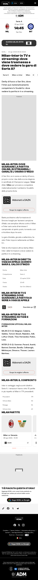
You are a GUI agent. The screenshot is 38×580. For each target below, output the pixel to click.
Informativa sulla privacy (28, 530)
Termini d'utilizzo (15, 530)
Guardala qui (28, 307)
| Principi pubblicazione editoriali (25, 13)
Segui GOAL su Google (20, 500)
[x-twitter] (19, 525)
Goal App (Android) (17, 532)
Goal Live (11, 535)
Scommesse (19, 535)
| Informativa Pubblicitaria (10, 13)
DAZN (10, 307)
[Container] (7, 29)
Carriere (7, 532)
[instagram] (23, 525)
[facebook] (14, 525)
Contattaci (6, 530)
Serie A (19, 21)
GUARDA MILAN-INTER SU (15, 43)
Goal (11, 552)
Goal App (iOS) (28, 532)
